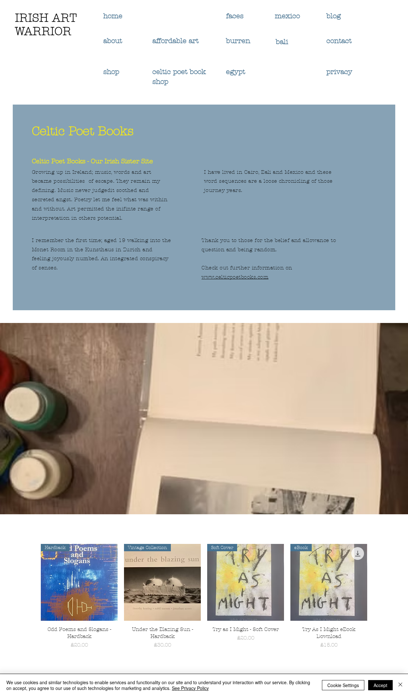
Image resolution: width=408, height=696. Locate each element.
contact (339, 41)
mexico (288, 16)
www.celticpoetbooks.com (234, 277)
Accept (380, 685)
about (112, 41)
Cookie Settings (343, 685)
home (112, 16)
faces (236, 16)
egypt (235, 72)
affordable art (175, 41)
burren (238, 41)
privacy (340, 72)
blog (333, 16)
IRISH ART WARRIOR (46, 24)
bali (283, 42)
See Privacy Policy (190, 688)
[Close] (400, 685)
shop (111, 72)
